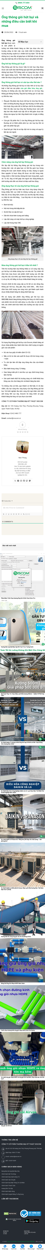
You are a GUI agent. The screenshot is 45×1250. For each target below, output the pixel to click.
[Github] (24, 481)
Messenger (31, 1249)
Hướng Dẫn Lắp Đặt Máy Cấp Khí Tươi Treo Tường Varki (17, 647)
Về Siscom (5, 1231)
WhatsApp (5, 1249)
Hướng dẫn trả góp (7, 1188)
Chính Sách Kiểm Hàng (8, 1191)
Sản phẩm (27, 1231)
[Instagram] (21, 481)
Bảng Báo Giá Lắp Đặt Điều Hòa (10, 1171)
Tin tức (5, 1232)
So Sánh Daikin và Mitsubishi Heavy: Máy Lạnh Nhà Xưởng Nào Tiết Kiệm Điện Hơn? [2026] (22, 888)
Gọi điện (22, 1249)
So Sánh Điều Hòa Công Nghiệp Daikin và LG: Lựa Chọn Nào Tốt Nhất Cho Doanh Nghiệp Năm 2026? (22, 791)
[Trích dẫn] (18, 514)
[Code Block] (21, 514)
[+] (29, 514)
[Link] (23, 514)
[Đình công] (11, 514)
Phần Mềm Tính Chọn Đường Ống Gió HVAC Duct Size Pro (18, 598)
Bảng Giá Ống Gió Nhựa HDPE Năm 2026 (12, 983)
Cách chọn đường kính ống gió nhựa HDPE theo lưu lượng (18, 1030)
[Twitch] (27, 481)
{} (26, 514)
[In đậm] (3, 514)
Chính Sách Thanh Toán (8, 1185)
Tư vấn (5, 1233)
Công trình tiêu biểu (30, 1232)
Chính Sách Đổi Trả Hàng (9, 1174)
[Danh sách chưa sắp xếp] (16, 514)
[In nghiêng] (6, 514)
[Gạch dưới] (8, 514)
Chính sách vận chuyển (8, 1180)
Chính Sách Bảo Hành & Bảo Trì (11, 1177)
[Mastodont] (30, 481)
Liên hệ (26, 1233)
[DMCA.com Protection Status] (10, 1213)
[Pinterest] (18, 481)
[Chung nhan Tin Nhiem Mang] (13, 1221)
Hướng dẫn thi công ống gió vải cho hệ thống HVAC (16, 936)
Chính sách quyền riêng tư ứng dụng (13, 1194)
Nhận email (40, 1249)
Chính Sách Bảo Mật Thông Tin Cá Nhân (13, 1182)
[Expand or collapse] (41, 41)
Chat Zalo (14, 1249)
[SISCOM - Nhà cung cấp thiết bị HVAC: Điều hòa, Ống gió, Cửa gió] (22, 8)
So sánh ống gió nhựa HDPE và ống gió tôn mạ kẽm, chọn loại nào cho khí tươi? (22, 1078)
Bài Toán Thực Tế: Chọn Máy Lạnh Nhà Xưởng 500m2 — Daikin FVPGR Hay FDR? (22, 694)
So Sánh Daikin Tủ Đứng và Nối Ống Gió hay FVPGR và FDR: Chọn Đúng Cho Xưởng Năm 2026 (21, 743)
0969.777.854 (23, 3)
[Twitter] (15, 481)
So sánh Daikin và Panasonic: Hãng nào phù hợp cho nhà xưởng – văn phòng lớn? (21, 840)
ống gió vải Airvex (6, 1125)
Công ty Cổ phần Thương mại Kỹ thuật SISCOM (20, 1241)
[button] (3, 8)
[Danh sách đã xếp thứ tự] (13, 514)
